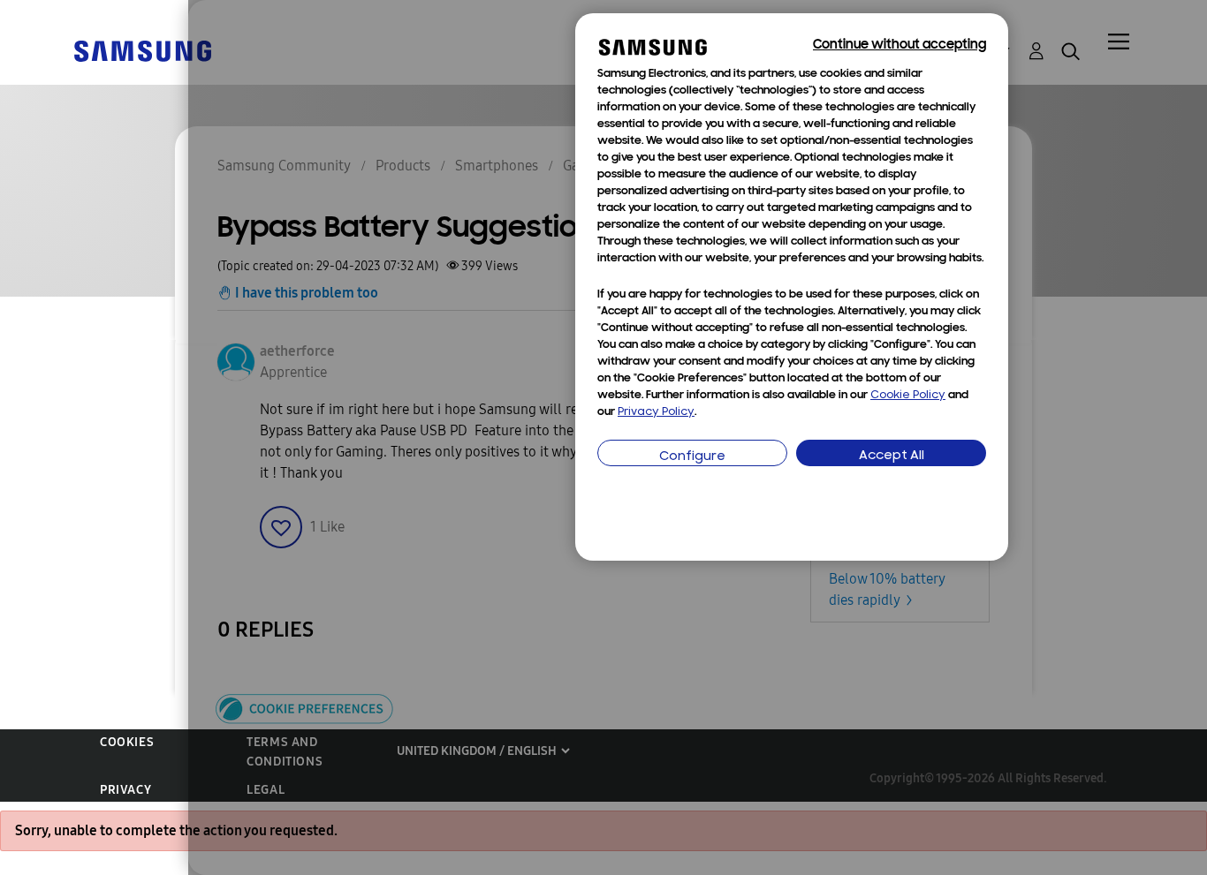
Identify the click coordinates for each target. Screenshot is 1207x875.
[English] (142, 49)
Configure (692, 457)
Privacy (125, 789)
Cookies (127, 742)
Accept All (891, 456)
